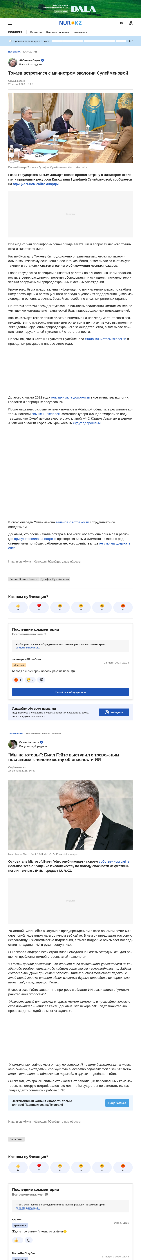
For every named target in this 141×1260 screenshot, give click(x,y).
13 (18, 1170)
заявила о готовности (72, 522)
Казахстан (36, 32)
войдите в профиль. (28, 647)
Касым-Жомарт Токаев (23, 579)
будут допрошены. (87, 423)
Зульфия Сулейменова (55, 579)
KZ (122, 23)
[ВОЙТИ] (131, 23)
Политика (15, 32)
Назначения (80, 32)
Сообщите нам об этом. (65, 561)
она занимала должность (70, 397)
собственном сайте (114, 861)
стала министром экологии (105, 339)
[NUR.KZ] (70, 23)
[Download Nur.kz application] (70, 9)
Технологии (16, 733)
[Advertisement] (70, 214)
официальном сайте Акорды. (35, 184)
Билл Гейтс (16, 1139)
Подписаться (117, 1102)
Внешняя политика (57, 32)
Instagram (117, 712)
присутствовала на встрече (35, 539)
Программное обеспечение (44, 733)
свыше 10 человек (45, 414)
